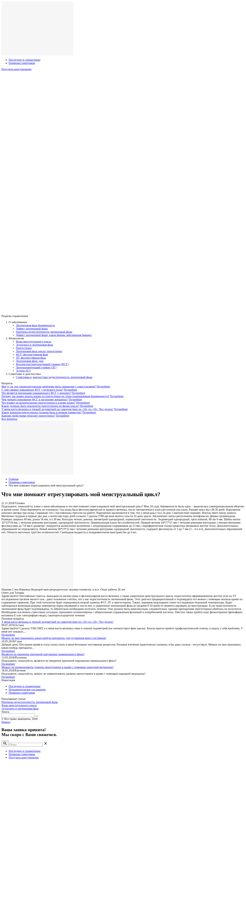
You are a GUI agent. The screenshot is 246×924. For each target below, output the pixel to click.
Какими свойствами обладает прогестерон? (28, 415)
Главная (13, 479)
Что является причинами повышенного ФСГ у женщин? (36, 393)
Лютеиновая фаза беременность (35, 325)
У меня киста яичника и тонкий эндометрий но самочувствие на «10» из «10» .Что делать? (57, 409)
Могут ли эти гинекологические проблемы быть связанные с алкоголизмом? (48, 386)
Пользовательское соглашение (27, 689)
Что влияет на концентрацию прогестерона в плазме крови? (38, 402)
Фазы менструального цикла (33, 341)
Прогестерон (24, 348)
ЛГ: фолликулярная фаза (31, 357)
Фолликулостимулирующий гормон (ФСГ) (42, 364)
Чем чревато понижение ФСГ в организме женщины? (34, 399)
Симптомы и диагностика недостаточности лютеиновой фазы (54, 377)
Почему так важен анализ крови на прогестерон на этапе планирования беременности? (55, 396)
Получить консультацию (16, 69)
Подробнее (103, 386)
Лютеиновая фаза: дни (29, 361)
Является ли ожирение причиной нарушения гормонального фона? (42, 654)
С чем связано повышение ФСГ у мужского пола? (32, 389)
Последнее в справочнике (25, 59)
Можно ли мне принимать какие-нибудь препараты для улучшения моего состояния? (53, 638)
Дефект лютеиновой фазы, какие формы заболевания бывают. (54, 335)
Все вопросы (9, 418)
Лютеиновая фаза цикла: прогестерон (39, 351)
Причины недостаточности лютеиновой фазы (44, 331)
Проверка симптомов (22, 63)
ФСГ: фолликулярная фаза (32, 354)
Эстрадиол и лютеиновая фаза (34, 344)
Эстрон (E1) (23, 370)
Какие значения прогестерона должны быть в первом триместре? (41, 412)
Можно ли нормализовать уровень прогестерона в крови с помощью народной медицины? (57, 667)
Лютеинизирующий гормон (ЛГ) (36, 367)
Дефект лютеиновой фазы (32, 328)
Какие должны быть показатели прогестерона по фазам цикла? (40, 405)
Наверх (5, 722)
